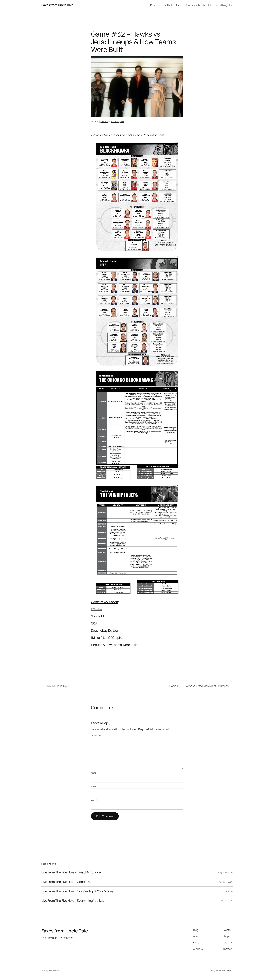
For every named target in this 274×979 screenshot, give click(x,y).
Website (94, 800)
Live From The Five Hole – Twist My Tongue (71, 872)
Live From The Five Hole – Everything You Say (72, 900)
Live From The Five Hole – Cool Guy (65, 882)
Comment (96, 735)
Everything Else (117, 121)
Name (94, 772)
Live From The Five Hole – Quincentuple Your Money (77, 891)
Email (94, 786)
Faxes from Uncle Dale (57, 5)
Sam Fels (104, 121)
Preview (96, 609)
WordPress (228, 970)
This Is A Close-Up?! (57, 686)
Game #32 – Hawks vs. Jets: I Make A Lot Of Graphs (198, 686)
